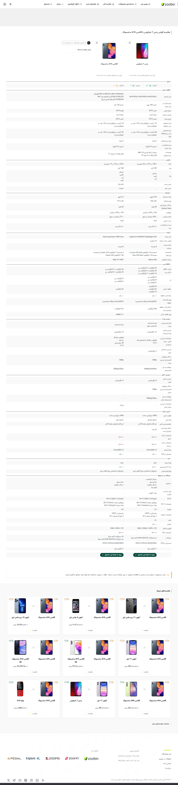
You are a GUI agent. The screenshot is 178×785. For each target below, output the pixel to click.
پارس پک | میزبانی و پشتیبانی (128, 756)
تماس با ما (167, 764)
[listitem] (144, 616)
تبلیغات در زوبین (165, 759)
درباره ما (168, 768)
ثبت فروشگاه (166, 754)
